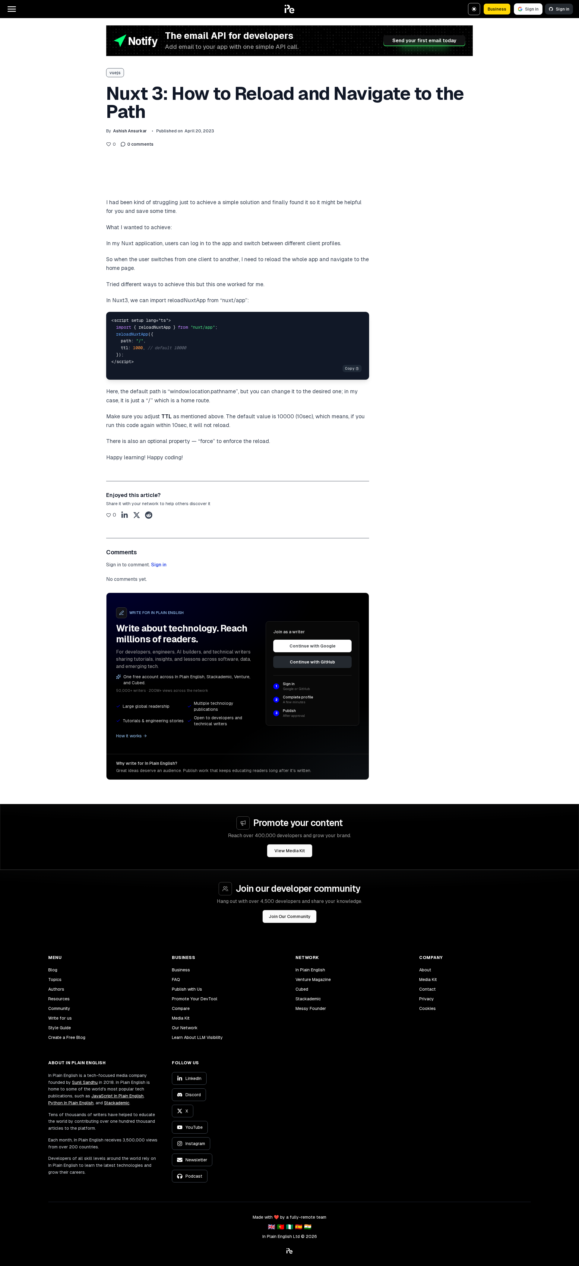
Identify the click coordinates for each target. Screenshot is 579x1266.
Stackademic (308, 998)
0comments (140, 144)
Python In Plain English (70, 1102)
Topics (55, 979)
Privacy (426, 998)
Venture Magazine (313, 979)
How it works (129, 735)
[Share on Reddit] (148, 515)
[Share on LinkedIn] (124, 515)
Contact (427, 989)
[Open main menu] (11, 9)
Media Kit (181, 1018)
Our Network (185, 1027)
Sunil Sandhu (85, 1082)
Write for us (60, 1018)
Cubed (302, 989)
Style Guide (59, 1027)
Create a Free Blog (66, 1037)
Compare (181, 1008)
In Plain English (310, 969)
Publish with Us (187, 989)
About (425, 969)
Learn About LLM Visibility (197, 1037)
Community (59, 1008)
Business (497, 9)
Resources (59, 998)
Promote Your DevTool (194, 998)
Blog (52, 969)
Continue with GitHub (312, 662)
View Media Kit (289, 850)
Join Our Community (290, 916)
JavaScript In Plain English (117, 1096)
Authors (56, 989)
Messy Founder (311, 1008)
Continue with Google (313, 646)
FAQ (176, 979)
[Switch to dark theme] (474, 9)
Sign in (532, 9)
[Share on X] (136, 515)
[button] (289, 9)
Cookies (427, 1008)
